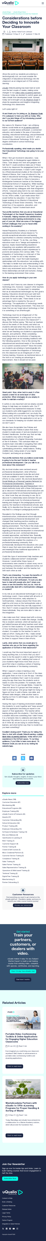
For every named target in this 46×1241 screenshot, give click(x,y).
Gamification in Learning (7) (12, 838)
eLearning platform (31, 127)
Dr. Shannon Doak (31, 100)
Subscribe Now (10, 1178)
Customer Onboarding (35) (12, 820)
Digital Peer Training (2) (10, 876)
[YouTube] (14, 1229)
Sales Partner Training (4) (11, 864)
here (11, 746)
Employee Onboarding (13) (12, 829)
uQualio (5, 88)
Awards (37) (6, 817)
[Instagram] (18, 1229)
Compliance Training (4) (10, 859)
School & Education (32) (11, 823)
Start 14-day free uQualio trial (23, 971)
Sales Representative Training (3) (14, 867)
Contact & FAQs (7, 1198)
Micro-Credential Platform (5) (12, 853)
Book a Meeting (7, 1202)
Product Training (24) (9, 826)
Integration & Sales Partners (11, 1224)
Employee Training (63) (10, 811)
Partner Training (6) (9, 847)
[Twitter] (4, 1229)
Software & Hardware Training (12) (14, 832)
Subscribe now (23, 783)
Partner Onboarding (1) (10, 882)
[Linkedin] (7, 1229)
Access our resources (23, 905)
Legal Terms (6, 1213)
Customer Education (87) (11, 802)
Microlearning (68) (8, 805)
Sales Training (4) (8, 861)
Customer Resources (8, 1205)
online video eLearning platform (27, 93)
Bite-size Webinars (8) (10, 835)
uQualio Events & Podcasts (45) (13, 814)
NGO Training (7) (8, 841)
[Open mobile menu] (43, 3)
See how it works (23, 979)
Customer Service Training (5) (13, 856)
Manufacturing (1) (8, 879)
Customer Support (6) (10, 844)
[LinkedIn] (14, 758)
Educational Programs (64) (11, 808)
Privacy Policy (6, 1216)
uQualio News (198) (9, 799)
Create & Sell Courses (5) (11, 850)
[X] (23, 758)
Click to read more (14, 1066)
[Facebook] (31, 758)
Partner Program (7, 1220)
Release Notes (6, 1209)
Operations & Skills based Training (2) (15, 870)
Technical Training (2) (9, 873)
